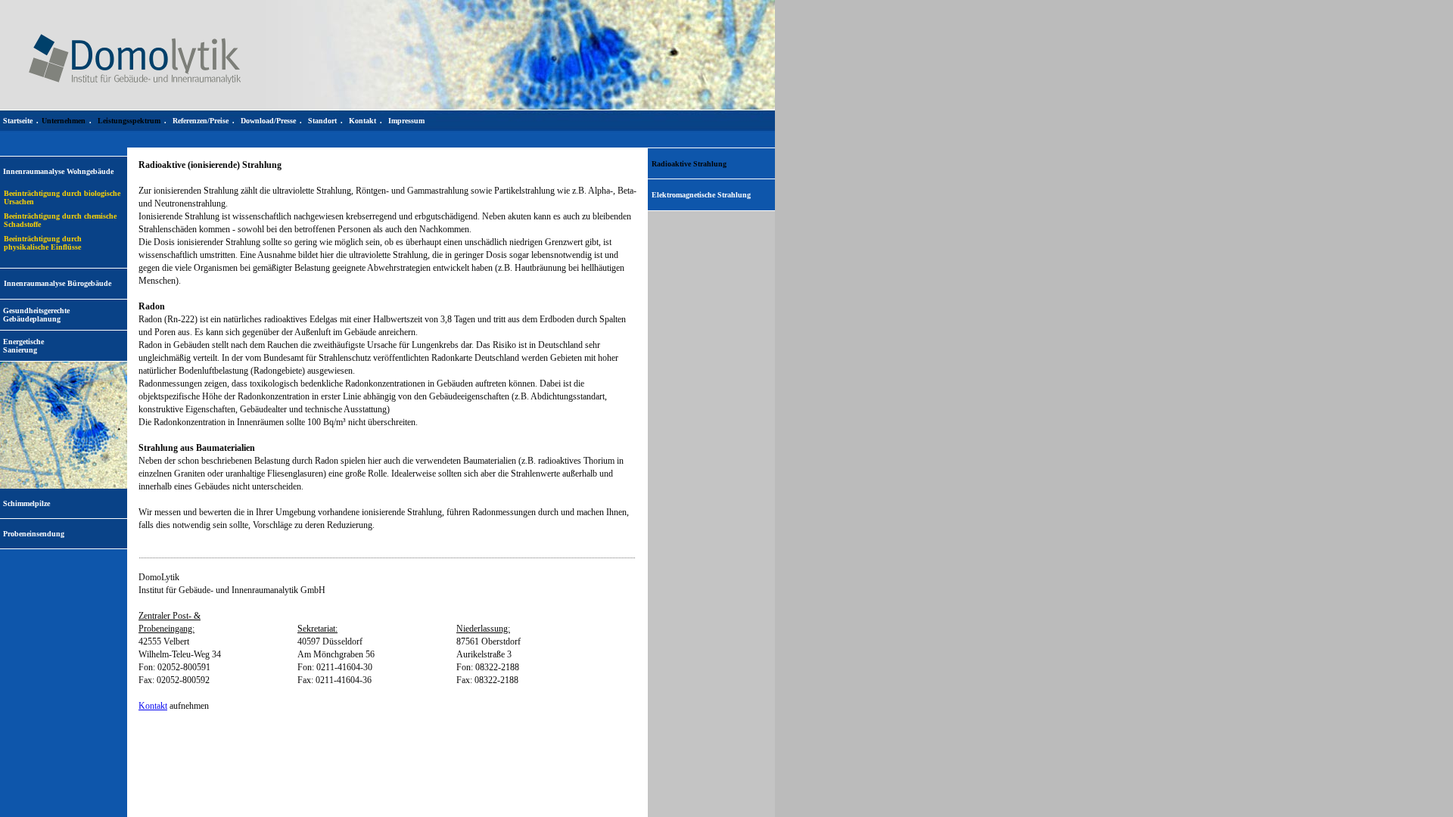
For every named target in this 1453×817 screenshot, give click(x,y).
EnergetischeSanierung (23, 345)
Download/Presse (268, 120)
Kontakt (152, 706)
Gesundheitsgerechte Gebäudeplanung (36, 314)
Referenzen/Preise (201, 120)
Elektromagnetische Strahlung (701, 195)
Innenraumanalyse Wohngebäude (58, 171)
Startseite (18, 120)
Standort (322, 120)
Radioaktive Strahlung (689, 164)
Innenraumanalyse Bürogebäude (57, 283)
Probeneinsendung (33, 534)
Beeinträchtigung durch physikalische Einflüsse (43, 243)
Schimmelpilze (26, 503)
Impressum (406, 120)
